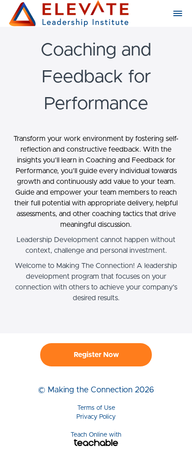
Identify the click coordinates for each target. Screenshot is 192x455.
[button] (177, 13)
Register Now (96, 354)
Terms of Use (96, 408)
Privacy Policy (96, 417)
